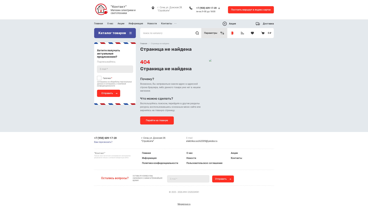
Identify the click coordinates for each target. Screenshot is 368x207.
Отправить (107, 93)
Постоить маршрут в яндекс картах (251, 9)
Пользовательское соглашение (204, 163)
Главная (98, 23)
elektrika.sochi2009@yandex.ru (201, 141)
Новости (152, 23)
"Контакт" (119, 7)
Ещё (175, 23)
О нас (110, 23)
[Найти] (197, 33)
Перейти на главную (157, 120)
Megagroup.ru (184, 204)
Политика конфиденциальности (160, 163)
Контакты (166, 23)
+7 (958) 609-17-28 (206, 8)
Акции (121, 23)
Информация (136, 23)
